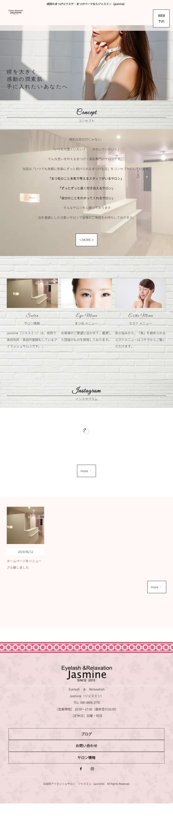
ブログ (86, 734)
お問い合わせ (86, 745)
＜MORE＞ (86, 240)
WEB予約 (161, 18)
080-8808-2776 (90, 702)
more (84, 471)
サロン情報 (86, 757)
